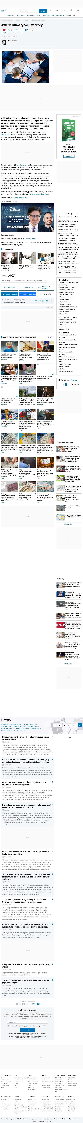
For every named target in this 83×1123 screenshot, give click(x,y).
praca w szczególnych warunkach (36, 280)
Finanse (70, 1081)
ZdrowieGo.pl (71, 1099)
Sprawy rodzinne (6, 726)
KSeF (73, 15)
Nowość (69, 144)
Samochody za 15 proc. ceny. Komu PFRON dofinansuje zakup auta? (68, 257)
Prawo (38, 15)
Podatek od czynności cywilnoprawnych (65, 365)
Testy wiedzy (18, 1112)
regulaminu (28, 1026)
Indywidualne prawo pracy (21, 1077)
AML (56, 1091)
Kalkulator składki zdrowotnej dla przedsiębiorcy (68, 284)
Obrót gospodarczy (6, 1081)
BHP (16, 1085)
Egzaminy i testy (19, 1105)
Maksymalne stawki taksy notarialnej (66, 353)
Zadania (3, 1103)
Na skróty (71, 1096)
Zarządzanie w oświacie (21, 1107)
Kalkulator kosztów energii (66, 297)
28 (72, 384)
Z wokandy (18, 728)
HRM (16, 1087)
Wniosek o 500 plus (64, 329)
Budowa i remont (72, 1083)
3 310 (34, 1004)
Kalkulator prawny (64, 311)
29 (75, 384)
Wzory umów (62, 327)
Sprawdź (69, 156)
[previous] (17, 1004)
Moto (53, 15)
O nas (3, 1119)
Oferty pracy (71, 1110)
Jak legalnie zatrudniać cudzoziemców (69, 149)
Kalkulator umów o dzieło (66, 294)
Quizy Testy (62, 369)
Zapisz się (28, 1030)
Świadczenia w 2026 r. (64, 442)
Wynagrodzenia (19, 1079)
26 (66, 384)
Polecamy (60, 579)
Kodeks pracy (31, 239)
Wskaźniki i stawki (60, 1096)
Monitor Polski (31, 1101)
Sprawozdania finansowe (61, 1089)
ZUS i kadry (4, 1083)
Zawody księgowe (5, 1085)
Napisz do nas (29, 287)
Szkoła (16, 1101)
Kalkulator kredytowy (65, 304)
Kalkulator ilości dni (64, 302)
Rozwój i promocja (6, 1105)
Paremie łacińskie (6, 731)
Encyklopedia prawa (31, 726)
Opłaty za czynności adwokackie (68, 344)
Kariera (49, 1119)
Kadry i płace (4, 1107)
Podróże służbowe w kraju (61, 1099)
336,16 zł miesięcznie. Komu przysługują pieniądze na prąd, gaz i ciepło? (68, 234)
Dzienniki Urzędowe (33, 1103)
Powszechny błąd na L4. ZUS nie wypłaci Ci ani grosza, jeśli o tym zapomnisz (67, 253)
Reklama (64, 1119)
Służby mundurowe (6, 728)
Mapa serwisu (73, 1119)
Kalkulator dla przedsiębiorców (67, 287)
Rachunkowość (5, 1079)
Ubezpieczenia (18, 1081)
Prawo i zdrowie (32, 1089)
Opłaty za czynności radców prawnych (67, 348)
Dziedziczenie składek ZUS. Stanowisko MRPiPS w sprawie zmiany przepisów (67, 267)
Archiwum (70, 1101)
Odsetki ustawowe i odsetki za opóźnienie (67, 336)
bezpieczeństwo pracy (18, 280)
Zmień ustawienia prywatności (29, 1119)
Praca (16, 20)
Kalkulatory (65, 280)
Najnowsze (69, 216)
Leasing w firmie (46, 1085)
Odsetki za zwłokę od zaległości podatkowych (68, 341)
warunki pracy (6, 280)
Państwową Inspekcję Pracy (39, 194)
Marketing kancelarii (19, 731)
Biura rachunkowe (60, 1075)
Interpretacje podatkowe (65, 371)
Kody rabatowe (72, 1103)
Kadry (17, 15)
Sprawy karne (34, 724)
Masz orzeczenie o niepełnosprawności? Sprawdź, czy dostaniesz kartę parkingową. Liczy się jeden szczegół (68, 221)
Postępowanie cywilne (65, 319)
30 (78, 384)
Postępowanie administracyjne (67, 322)
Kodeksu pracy (22, 165)
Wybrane (76, 216)
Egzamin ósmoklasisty (20, 1110)
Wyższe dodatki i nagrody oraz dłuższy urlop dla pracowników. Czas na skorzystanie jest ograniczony (68, 244)
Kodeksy (30, 1110)
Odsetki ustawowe (59, 1107)
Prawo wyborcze (36, 728)
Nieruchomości (60, 15)
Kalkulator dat (63, 314)
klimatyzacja (5, 134)
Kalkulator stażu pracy (47, 1107)
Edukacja (68, 15)
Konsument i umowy (16, 724)
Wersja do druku (11, 287)
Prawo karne (62, 324)
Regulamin (43, 1119)
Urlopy (16, 1083)
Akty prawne (31, 1096)
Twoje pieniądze (46, 15)
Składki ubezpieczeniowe (61, 1103)
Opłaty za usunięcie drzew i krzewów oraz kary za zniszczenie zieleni (68, 359)
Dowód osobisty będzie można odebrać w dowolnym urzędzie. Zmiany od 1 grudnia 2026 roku (67, 271)
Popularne (62, 216)
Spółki (43, 1079)
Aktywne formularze (69, 317)
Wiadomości (4, 724)
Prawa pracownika (20, 198)
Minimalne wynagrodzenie (61, 1101)
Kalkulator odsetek (46, 1105)
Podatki (3, 1077)
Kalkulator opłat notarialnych (67, 309)
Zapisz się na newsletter (46, 287)
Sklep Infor (31, 1087)
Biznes (22, 15)
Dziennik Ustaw (32, 1099)
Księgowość (11, 15)
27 (69, 384)
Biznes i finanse (46, 1077)
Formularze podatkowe (74, 1107)
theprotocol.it (71, 1108)
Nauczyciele (18, 1103)
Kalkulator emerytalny (65, 299)
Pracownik (26, 20)
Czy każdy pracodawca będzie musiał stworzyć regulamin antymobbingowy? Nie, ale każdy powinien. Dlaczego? (67, 239)
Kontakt (58, 1119)
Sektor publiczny (30, 15)
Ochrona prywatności (12, 1119)
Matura (16, 1108)
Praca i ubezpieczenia (47, 1081)
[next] (38, 1004)
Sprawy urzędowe (18, 726)
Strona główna (5, 20)
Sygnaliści (26, 728)
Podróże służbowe (59, 1105)
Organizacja (4, 1099)
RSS (54, 1119)
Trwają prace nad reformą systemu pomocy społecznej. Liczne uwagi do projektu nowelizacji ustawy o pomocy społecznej (68, 230)
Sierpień (74, 380)
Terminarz (65, 380)
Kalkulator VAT (45, 1103)
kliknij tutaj (36, 1037)
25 (63, 384)
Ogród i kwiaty (72, 1085)
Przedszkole (18, 1099)
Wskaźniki (65, 332)
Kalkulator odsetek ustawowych (68, 306)
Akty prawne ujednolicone (34, 1108)
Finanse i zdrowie (46, 1087)
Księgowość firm (6, 1075)
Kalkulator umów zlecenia (66, 292)
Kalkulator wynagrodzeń (66, 289)
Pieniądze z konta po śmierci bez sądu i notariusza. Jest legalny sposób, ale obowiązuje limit (67, 225)
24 (60, 384)
